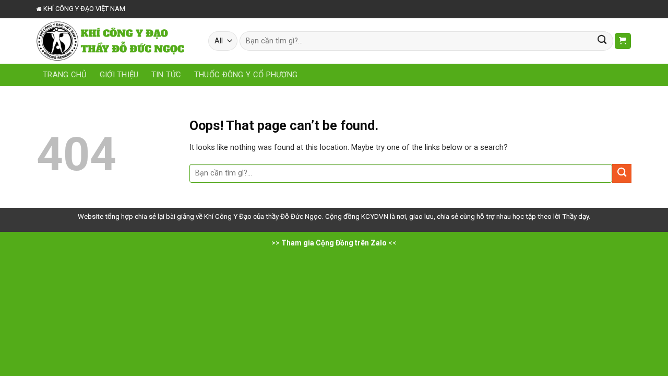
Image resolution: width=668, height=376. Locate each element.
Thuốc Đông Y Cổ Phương (246, 74)
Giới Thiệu (119, 74)
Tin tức (166, 74)
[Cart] (623, 41)
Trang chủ (65, 74)
